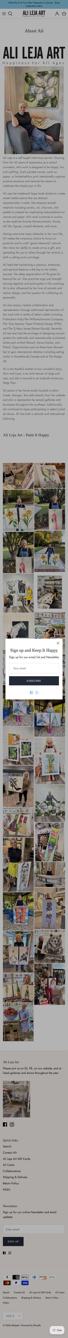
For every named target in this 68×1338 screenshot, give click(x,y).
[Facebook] (31, 692)
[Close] (58, 643)
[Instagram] (36, 692)
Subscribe (34, 681)
